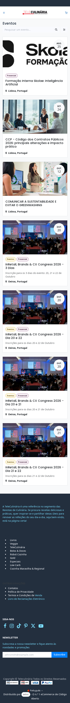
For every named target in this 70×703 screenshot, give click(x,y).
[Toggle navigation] (4, 13)
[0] (66, 12)
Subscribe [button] (59, 654)
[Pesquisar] (56, 30)
